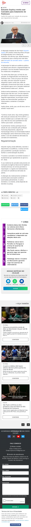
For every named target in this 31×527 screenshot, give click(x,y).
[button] (28, 424)
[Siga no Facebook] (9, 436)
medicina (5, 198)
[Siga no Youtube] (18, 436)
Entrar (15, 288)
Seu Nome (5, 464)
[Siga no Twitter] (23, 436)
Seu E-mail (5, 470)
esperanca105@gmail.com (17, 450)
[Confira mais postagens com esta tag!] (18, 198)
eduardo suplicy (17, 195)
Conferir (15, 339)
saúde (13, 198)
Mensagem (5, 482)
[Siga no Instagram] (13, 436)
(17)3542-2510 (17, 449)
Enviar (15, 507)
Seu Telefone (6, 476)
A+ (28, 45)
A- (23, 45)
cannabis (5, 195)
